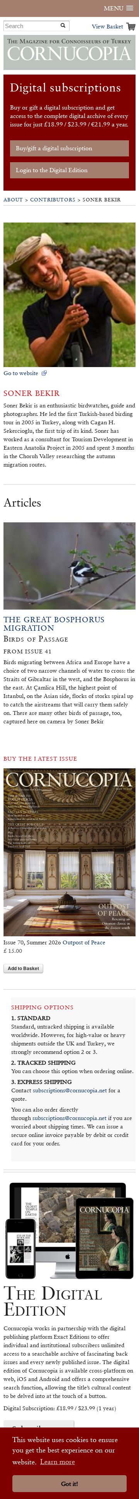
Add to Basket (23, 968)
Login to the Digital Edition (52, 170)
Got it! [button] (69, 1483)
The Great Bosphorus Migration (54, 624)
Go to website (20, 373)
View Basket (107, 26)
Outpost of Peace (84, 942)
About (13, 200)
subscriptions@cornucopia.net (70, 1090)
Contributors (53, 200)
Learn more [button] (57, 1461)
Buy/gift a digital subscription (54, 148)
